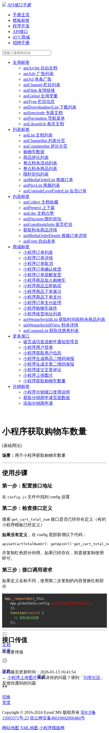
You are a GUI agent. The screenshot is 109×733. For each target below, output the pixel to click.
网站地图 (10, 728)
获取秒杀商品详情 (40, 230)
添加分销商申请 (38, 403)
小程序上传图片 (38, 375)
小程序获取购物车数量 (44, 381)
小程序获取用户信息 (42, 353)
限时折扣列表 (36, 174)
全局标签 (21, 62)
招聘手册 (21, 42)
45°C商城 (21, 37)
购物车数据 (33, 152)
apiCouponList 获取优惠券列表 (51, 330)
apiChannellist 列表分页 (44, 140)
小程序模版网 (52, 728)
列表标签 (21, 129)
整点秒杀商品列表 (40, 168)
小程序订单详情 (38, 258)
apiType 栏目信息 (39, 101)
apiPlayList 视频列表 (41, 185)
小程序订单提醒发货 (42, 274)
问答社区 (92, 677)
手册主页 (21, 15)
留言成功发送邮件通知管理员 (50, 341)
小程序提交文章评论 (42, 369)
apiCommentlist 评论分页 (45, 146)
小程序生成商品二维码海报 (48, 358)
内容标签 (21, 196)
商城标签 (21, 247)
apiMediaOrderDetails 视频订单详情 (55, 235)
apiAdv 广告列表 (38, 73)
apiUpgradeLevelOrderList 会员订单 (55, 191)
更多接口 (21, 336)
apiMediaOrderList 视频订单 (48, 179)
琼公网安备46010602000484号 (57, 718)
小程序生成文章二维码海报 (48, 364)
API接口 (20, 31)
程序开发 (21, 26)
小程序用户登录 (38, 347)
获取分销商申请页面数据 (46, 397)
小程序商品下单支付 (42, 297)
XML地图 (29, 728)
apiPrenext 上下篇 (39, 207)
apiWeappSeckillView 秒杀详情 (50, 325)
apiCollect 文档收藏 (40, 202)
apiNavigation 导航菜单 (44, 118)
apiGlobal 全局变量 (40, 96)
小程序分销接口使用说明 (46, 392)
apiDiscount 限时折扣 (42, 219)
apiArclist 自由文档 (40, 68)
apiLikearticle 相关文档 (43, 124)
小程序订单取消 (38, 263)
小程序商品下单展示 (42, 291)
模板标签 (21, 20)
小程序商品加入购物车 (44, 280)
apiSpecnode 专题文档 (43, 112)
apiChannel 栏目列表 (41, 84)
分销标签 (21, 386)
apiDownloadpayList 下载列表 (49, 107)
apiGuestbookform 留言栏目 (47, 224)
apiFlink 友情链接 (39, 90)
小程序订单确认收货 (42, 269)
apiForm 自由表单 (39, 241)
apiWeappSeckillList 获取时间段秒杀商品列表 (64, 319)
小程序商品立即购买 (42, 286)
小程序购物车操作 (40, 308)
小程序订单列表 (38, 252)
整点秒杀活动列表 (40, 163)
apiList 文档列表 (38, 135)
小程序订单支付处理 (42, 302)
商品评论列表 (36, 157)
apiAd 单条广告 (37, 79)
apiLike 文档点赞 (38, 213)
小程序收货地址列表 (42, 314)
